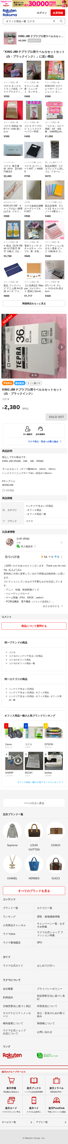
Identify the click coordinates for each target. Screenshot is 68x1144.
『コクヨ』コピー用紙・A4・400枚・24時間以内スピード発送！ (54, 130)
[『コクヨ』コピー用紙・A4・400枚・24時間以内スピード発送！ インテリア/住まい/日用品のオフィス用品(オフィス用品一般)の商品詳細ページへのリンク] (54, 110)
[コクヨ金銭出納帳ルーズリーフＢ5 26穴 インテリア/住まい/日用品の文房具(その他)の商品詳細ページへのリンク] (34, 190)
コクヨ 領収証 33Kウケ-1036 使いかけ (13, 128)
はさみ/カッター (10, 202)
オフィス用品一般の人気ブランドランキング (39, 781)
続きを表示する (51, 606)
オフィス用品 (34, 510)
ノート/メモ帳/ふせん (33, 162)
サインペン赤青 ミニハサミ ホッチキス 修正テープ (32, 90)
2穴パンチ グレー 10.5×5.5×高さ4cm (54, 288)
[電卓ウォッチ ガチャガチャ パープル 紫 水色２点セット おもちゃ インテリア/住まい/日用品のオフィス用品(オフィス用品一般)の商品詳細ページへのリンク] (34, 229)
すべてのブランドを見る (34, 891)
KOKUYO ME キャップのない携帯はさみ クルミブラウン (13, 210)
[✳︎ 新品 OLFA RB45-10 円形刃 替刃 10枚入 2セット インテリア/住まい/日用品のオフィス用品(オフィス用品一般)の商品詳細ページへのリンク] (13, 229)
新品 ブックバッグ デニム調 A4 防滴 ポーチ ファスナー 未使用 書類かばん (13, 291)
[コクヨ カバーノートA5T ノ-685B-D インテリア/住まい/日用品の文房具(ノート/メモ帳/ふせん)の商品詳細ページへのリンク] (34, 150)
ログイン (42, 12)
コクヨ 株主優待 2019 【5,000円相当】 (13, 168)
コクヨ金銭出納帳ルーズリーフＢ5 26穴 (33, 208)
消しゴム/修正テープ (53, 162)
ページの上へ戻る (34, 803)
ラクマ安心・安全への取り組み (43, 441)
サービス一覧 (9, 1122)
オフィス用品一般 (11, 82)
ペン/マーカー (9, 162)
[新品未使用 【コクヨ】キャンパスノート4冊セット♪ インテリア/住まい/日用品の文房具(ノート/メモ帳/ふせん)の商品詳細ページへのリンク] (54, 190)
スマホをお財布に (34, 1110)
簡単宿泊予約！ (57, 1090)
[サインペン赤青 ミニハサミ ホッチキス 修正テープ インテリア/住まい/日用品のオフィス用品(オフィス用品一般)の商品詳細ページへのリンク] (34, 70)
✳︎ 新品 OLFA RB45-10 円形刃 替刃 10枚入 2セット (13, 250)
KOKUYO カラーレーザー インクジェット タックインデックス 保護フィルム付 (54, 91)
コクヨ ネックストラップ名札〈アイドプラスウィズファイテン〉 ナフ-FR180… (13, 91)
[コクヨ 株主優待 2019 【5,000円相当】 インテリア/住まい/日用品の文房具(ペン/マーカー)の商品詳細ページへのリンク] (13, 150)
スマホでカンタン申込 (11, 1110)
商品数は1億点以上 (11, 1090)
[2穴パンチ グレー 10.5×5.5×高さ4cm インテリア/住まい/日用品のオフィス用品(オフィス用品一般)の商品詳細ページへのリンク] (54, 269)
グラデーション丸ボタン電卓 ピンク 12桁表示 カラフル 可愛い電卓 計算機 (54, 251)
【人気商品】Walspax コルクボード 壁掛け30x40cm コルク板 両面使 (34, 291)
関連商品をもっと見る (34, 303)
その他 (27, 202)
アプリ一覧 (42, 1122)
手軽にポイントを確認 (57, 1110)
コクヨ (5, 399)
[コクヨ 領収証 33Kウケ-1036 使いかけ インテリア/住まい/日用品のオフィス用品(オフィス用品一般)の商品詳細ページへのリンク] (13, 110)
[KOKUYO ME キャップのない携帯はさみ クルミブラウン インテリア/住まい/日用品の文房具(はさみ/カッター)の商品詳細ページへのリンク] (13, 190)
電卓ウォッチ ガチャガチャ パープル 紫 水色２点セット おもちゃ (33, 251)
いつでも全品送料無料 (34, 1090)
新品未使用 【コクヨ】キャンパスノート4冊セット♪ (54, 210)
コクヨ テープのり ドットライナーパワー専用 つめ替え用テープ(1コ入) (33, 131)
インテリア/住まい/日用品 (39, 505)
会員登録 (58, 12)
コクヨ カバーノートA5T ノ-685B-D (33, 168)
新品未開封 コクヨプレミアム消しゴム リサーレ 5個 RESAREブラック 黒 (54, 171)
